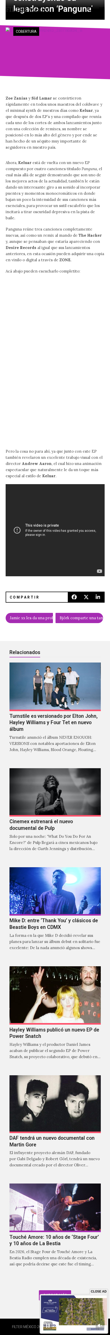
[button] (91, 9)
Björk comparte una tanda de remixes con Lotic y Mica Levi (81, 617)
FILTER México (28, 10)
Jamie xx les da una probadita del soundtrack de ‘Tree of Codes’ (31, 617)
